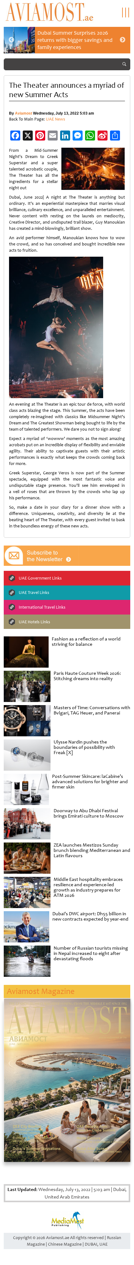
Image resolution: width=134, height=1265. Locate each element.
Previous (11, 40)
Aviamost (23, 113)
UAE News (55, 119)
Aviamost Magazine (40, 991)
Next (122, 40)
